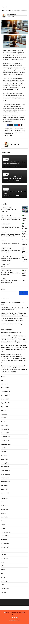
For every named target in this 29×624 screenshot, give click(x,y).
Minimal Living (5, 558)
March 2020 (4, 489)
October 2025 (5, 399)
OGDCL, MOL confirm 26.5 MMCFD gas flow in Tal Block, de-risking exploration (13, 281)
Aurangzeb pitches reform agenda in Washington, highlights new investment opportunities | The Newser (12, 356)
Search (3, 289)
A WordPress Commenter (8, 332)
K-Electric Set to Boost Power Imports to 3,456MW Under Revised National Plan (14, 370)
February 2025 (5, 429)
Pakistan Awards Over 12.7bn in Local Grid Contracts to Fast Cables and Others (10, 132)
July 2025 (3, 410)
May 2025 (3, 418)
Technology (4, 581)
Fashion (3, 528)
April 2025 (4, 421)
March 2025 (4, 425)
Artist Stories (4, 509)
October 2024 (5, 440)
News (3, 215)
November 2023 (5, 474)
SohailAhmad (12, 14)
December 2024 (5, 436)
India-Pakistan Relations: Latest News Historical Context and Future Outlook (10, 218)
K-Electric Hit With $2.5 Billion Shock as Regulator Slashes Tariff (14, 349)
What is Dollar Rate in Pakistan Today (10, 243)
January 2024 (5, 466)
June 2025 (4, 414)
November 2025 (5, 395)
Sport (2, 573)
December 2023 (5, 470)
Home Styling (4, 536)
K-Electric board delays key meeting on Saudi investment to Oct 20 (14, 360)
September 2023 (5, 482)
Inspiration (4, 539)
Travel (9, 207)
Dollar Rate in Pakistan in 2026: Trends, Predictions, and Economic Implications (10, 235)
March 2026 (4, 384)
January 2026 (5, 388)
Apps (2, 502)
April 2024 (4, 455)
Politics (3, 569)
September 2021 (5, 485)
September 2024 (5, 444)
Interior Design (5, 543)
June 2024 (4, 448)
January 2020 (5, 493)
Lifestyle (3, 554)
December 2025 (5, 391)
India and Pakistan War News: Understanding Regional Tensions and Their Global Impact (10, 227)
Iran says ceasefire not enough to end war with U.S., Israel (19, 130)
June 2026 (4, 380)
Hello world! (4, 266)
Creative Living (5, 517)
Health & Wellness (6, 532)
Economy (3, 521)
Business (3, 513)
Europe (3, 524)
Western (3, 592)
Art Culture (4, 506)
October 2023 (5, 478)
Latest (5, 7)
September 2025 (5, 403)
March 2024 (4, 459)
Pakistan (4, 207)
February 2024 (5, 463)
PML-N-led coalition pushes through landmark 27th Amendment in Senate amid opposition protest (14, 340)
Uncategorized (5, 264)
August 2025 (4, 406)
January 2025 (5, 433)
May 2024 (3, 451)
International (4, 547)
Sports (3, 577)
